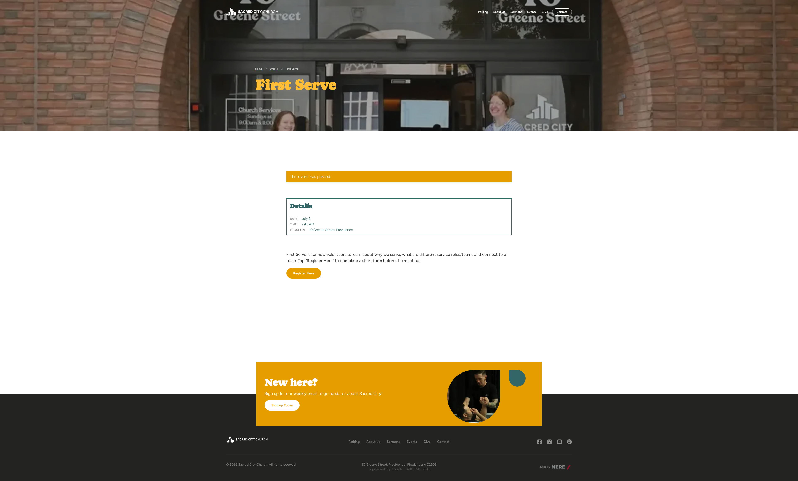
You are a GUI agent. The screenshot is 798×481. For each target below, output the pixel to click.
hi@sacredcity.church (385, 469)
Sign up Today (282, 405)
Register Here (303, 273)
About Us (499, 12)
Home (258, 68)
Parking (483, 12)
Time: (293, 224)
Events (532, 12)
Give (545, 12)
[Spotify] (569, 441)
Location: (298, 230)
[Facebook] (539, 441)
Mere (555, 466)
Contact (562, 12)
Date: (294, 219)
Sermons (516, 12)
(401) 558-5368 (417, 469)
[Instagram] (549, 441)
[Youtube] (559, 441)
